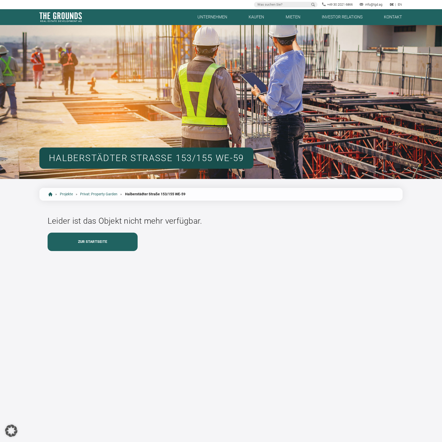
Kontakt (393, 17)
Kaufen (256, 17)
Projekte (66, 194)
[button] (11, 431)
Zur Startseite (92, 242)
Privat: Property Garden (98, 194)
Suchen (313, 4)
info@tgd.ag (373, 4)
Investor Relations (342, 17)
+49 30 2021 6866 (340, 4)
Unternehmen (212, 17)
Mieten (293, 17)
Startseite (50, 194)
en (400, 4)
